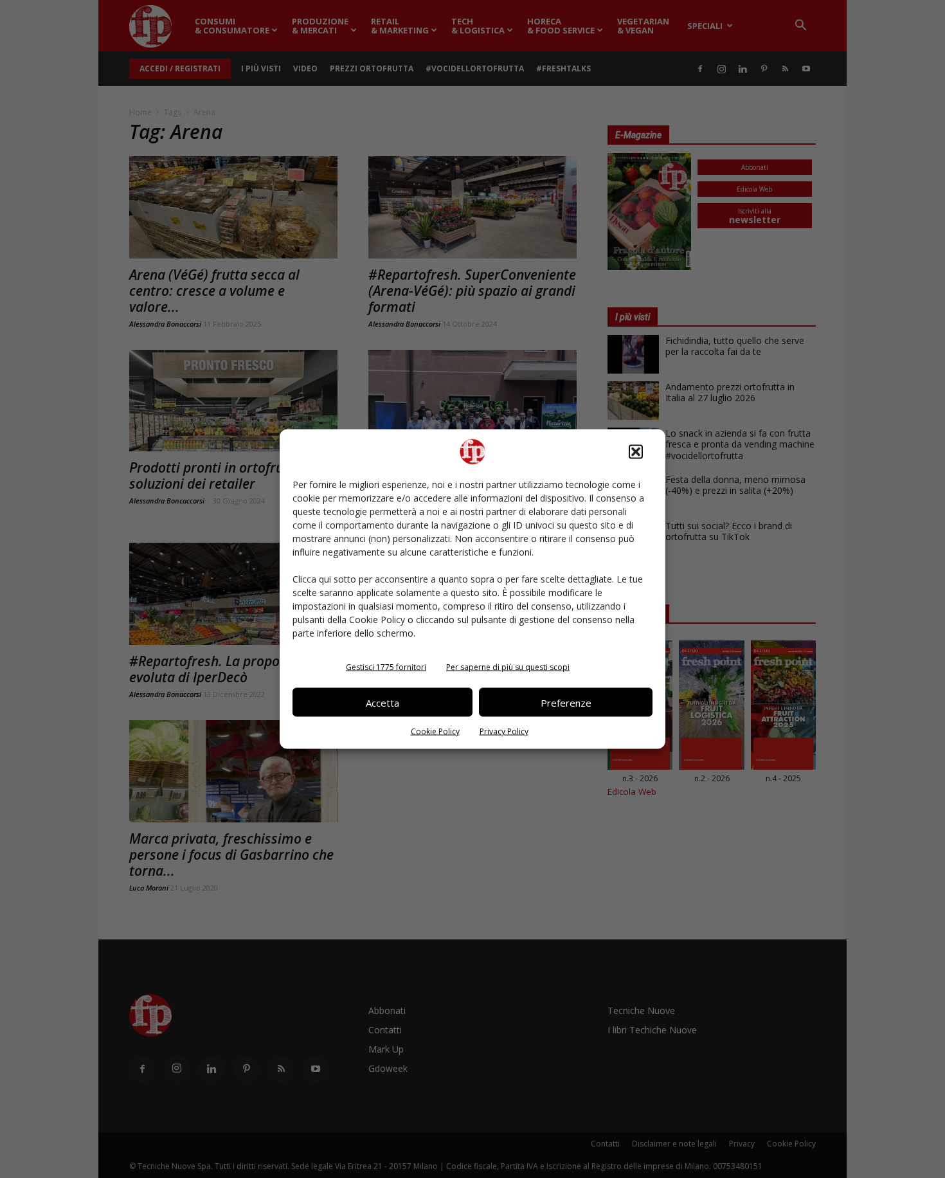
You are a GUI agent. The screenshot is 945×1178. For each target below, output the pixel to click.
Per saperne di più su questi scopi (508, 667)
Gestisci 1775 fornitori (386, 667)
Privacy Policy (504, 731)
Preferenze (566, 702)
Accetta (382, 702)
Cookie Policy (435, 731)
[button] (635, 452)
